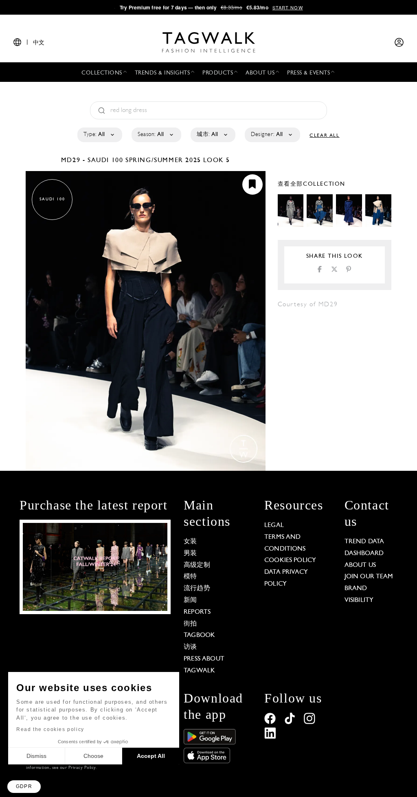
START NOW (287, 7)
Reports (197, 612)
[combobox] (99, 135)
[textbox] (99, 135)
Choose (93, 756)
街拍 (190, 624)
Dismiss (36, 756)
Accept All (151, 756)
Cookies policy (290, 560)
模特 (190, 576)
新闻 (190, 600)
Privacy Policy (82, 768)
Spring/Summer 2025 (163, 160)
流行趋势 (197, 588)
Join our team (369, 576)
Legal (274, 525)
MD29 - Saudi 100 (93, 160)
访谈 (190, 647)
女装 (190, 541)
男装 (190, 553)
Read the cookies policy (50, 729)
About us (360, 565)
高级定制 (197, 565)
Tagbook (199, 635)
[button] (24, 786)
